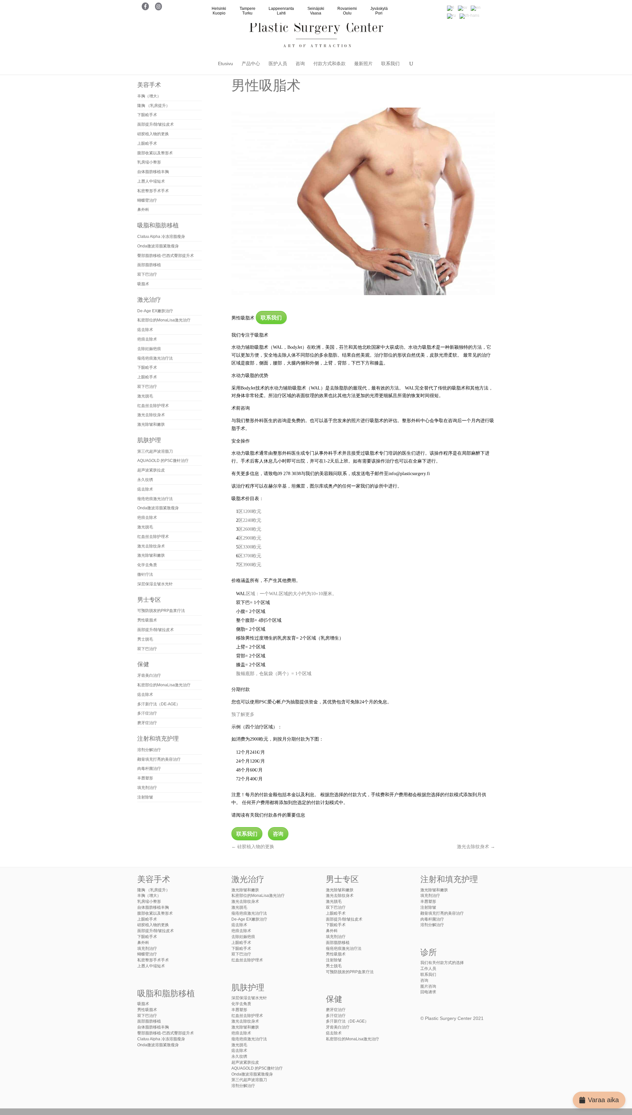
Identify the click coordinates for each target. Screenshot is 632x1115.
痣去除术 (145, 329)
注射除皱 (145, 797)
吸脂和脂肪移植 (158, 225)
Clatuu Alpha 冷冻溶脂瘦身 (161, 236)
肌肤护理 (149, 440)
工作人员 (428, 968)
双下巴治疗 (147, 274)
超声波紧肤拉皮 (151, 470)
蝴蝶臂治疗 (147, 200)
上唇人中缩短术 (151, 181)
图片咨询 (428, 986)
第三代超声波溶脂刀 (155, 451)
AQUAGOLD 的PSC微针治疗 (163, 460)
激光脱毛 (145, 396)
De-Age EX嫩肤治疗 (155, 311)
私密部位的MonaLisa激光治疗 (164, 320)
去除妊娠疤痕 (149, 348)
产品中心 (251, 63)
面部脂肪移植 (149, 265)
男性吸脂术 (147, 620)
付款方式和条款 (329, 63)
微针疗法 (145, 574)
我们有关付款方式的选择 (442, 962)
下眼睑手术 (147, 115)
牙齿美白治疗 (149, 675)
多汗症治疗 (147, 713)
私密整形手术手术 (153, 191)
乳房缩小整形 (149, 162)
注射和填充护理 (158, 738)
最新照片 (363, 63)
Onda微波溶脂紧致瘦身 (158, 246)
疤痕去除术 (147, 339)
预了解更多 (242, 714)
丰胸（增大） (149, 96)
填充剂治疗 (147, 787)
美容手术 (149, 85)
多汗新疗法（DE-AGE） (158, 704)
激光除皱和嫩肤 (151, 424)
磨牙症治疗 (147, 723)
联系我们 (390, 63)
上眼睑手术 (147, 143)
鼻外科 (143, 209)
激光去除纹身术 (476, 846)
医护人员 (278, 63)
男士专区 (149, 599)
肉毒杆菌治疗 (149, 768)
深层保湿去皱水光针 (155, 584)
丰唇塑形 (145, 778)
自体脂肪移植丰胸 (153, 171)
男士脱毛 (145, 639)
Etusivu (225, 63)
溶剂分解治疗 (149, 750)
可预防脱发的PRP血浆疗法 (161, 610)
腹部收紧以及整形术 (155, 153)
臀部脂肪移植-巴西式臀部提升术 (165, 255)
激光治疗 (149, 299)
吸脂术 (143, 284)
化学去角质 (147, 565)
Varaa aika (603, 1099)
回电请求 (428, 992)
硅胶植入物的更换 (252, 846)
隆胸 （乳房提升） (153, 105)
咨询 (300, 63)
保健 (143, 664)
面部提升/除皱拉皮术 (155, 124)
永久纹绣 (145, 479)
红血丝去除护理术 (153, 405)
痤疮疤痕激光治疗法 (155, 358)
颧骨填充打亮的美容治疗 (159, 759)
